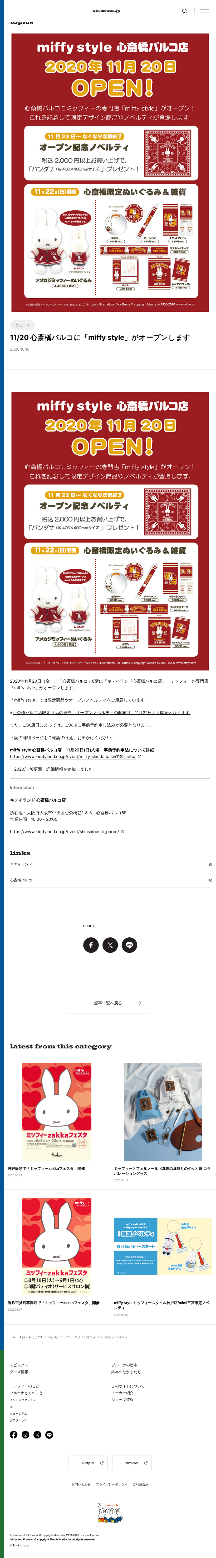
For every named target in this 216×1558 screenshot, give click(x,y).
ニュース (22, 325)
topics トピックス (31, 1337)
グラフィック (18, 1420)
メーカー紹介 (122, 1392)
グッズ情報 (19, 1371)
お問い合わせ (81, 1484)
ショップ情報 (122, 1399)
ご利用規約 (141, 1484)
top (14, 1337)
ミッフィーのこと (24, 1386)
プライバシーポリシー (111, 1484)
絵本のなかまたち (126, 1371)
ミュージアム (18, 1413)
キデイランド (21, 864)
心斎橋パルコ (21, 880)
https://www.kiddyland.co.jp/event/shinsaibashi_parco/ (64, 831)
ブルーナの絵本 (124, 1365)
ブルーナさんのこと (26, 1392)
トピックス (19, 1365)
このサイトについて (128, 1386)
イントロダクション (23, 1400)
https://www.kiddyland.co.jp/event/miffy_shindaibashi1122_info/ (73, 756)
